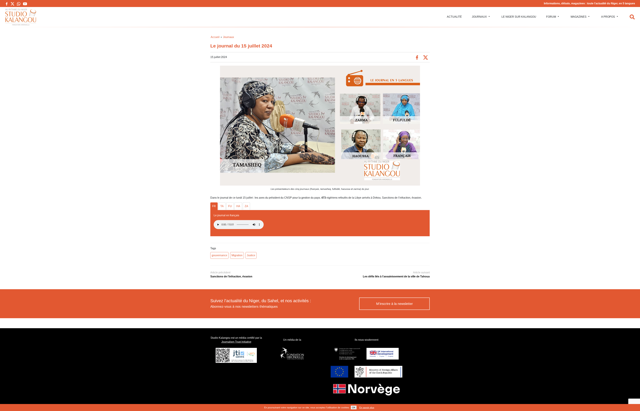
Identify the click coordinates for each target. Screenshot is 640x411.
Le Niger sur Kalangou (519, 16)
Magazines (578, 16)
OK (353, 407)
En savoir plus (366, 407)
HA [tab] (238, 206)
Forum (551, 16)
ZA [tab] (246, 206)
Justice (251, 255)
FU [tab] (230, 206)
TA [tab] (222, 206)
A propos (608, 16)
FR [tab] (214, 206)
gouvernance (219, 255)
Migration (237, 255)
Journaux (479, 16)
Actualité (454, 16)
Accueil (215, 37)
